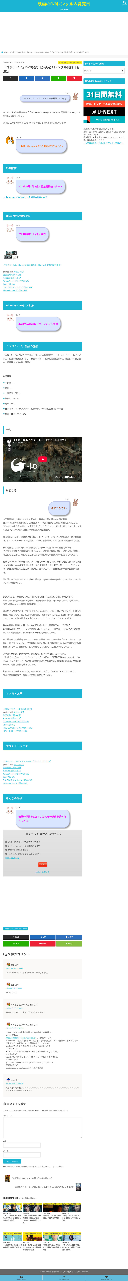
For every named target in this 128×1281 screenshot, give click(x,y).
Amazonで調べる (10, 278)
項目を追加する (12, 858)
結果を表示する (43, 872)
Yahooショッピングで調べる (16, 281)
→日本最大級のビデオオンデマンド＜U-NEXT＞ (104, 143)
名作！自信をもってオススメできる (24, 842)
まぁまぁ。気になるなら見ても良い (24, 853)
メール (5, 1151)
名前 (5, 1141)
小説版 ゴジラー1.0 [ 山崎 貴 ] (16, 709)
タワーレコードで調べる (14, 290)
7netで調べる (9, 284)
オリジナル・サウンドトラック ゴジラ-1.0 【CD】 (25, 761)
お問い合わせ (64, 9)
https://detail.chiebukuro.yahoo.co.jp (20, 1038)
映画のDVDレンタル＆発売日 (64, 3)
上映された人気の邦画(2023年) (16, 928)
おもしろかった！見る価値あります (24, 846)
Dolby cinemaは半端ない (19, 850)
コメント (7, 1116)
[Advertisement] (64, 32)
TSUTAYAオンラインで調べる (16, 287)
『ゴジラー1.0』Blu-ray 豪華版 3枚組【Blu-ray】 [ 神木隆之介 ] (31, 265)
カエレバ (18, 272)
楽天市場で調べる (11, 275)
